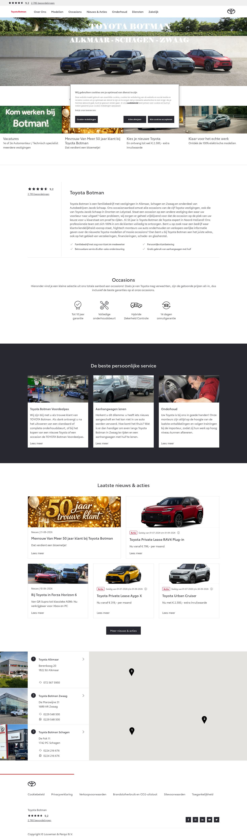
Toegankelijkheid (202, 794)
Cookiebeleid (36, 794)
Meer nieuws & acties (123, 630)
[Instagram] (195, 819)
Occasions (75, 11)
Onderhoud (119, 11)
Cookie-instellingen (86, 119)
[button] (132, 731)
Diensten (137, 11)
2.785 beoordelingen (43, 3)
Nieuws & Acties (97, 11)
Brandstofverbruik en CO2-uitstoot (135, 794)
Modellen (57, 11)
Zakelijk (153, 11)
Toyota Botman (18, 11)
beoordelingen (38, 193)
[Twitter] (216, 819)
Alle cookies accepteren (161, 119)
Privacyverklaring (62, 794)
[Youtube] (209, 819)
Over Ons (40, 11)
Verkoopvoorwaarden (92, 794)
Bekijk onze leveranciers (85, 110)
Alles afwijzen (134, 119)
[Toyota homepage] (231, 11)
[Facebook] (188, 819)
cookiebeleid (132, 102)
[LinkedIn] (202, 819)
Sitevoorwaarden (174, 794)
